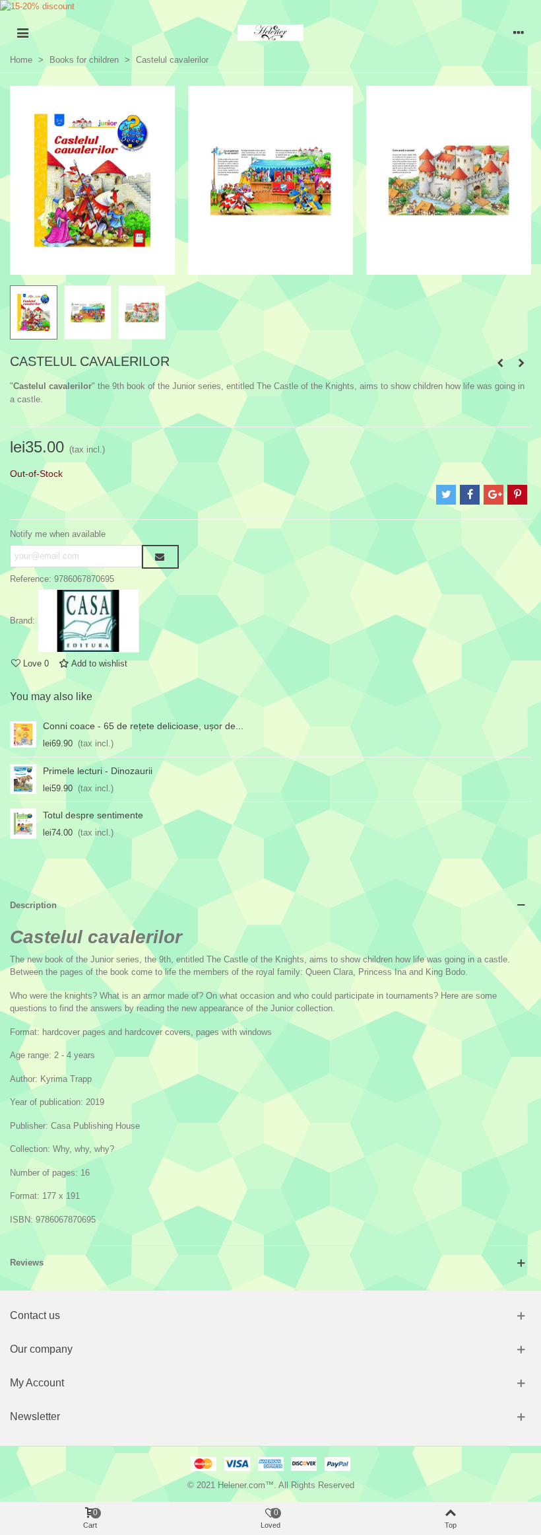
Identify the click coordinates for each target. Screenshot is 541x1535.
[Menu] (22, 32)
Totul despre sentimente (93, 815)
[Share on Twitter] (446, 495)
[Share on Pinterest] (517, 495)
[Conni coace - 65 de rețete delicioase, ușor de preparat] (23, 734)
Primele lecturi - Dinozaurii (97, 771)
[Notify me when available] (160, 557)
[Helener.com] (270, 32)
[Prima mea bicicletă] (500, 363)
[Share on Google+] (493, 495)
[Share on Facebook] (470, 495)
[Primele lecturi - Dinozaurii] (23, 779)
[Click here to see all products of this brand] (88, 621)
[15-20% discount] (270, 9)
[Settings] (518, 32)
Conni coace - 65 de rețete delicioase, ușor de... (143, 726)
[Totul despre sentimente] (23, 823)
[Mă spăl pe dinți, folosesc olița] (521, 363)
